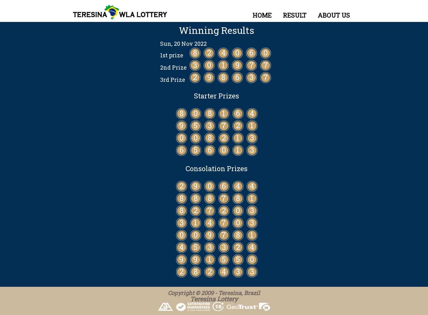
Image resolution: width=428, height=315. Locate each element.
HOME (262, 15)
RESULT (294, 15)
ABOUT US (334, 15)
